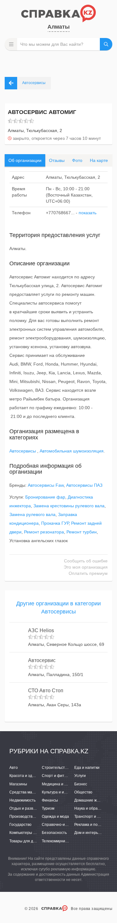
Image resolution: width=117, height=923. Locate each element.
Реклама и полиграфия (94, 824)
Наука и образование (93, 808)
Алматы (58, 27)
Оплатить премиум (88, 573)
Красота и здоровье (27, 776)
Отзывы (57, 160)
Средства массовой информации (38, 792)
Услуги (80, 776)
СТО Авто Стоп (45, 690)
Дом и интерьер (88, 833)
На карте (99, 160)
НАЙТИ (106, 44)
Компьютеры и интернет (31, 833)
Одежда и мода (55, 816)
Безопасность (54, 833)
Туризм (48, 808)
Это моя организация (86, 567)
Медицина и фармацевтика (66, 784)
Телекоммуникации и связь (65, 841)
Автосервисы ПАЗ (84, 485)
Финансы (50, 800)
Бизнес (80, 784)
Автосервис (42, 660)
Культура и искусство (60, 792)
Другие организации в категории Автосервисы (58, 607)
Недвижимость (22, 800)
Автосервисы (23, 450)
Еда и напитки (87, 767)
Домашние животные (93, 800)
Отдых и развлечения (28, 808)
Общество (83, 792)
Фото (77, 160)
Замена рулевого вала (32, 514)
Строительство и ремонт (64, 767)
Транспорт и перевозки (94, 816)
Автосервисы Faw (46, 485)
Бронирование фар (45, 497)
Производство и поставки (32, 816)
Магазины (18, 784)
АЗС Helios (41, 630)
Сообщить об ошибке (86, 560)
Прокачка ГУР (55, 523)
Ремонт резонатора (44, 531)
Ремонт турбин (81, 531)
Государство (20, 824)
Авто (13, 767)
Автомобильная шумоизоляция (72, 450)
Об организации (24, 160)
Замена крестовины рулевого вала (69, 505)
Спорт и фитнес (56, 776)
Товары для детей (25, 841)
